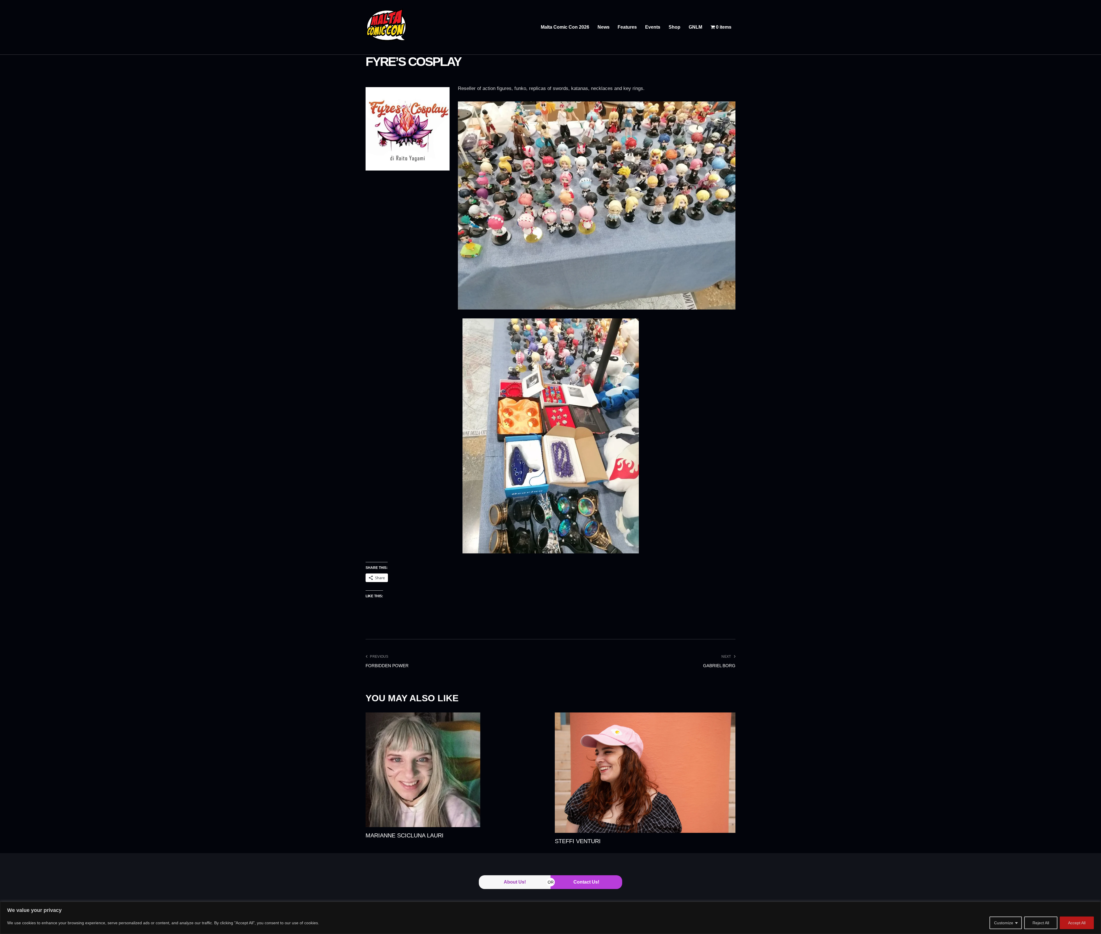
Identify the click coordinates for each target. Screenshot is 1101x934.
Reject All (1040, 923)
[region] (550, 918)
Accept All (1077, 923)
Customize (1003, 923)
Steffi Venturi (578, 841)
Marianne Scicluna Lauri (405, 835)
